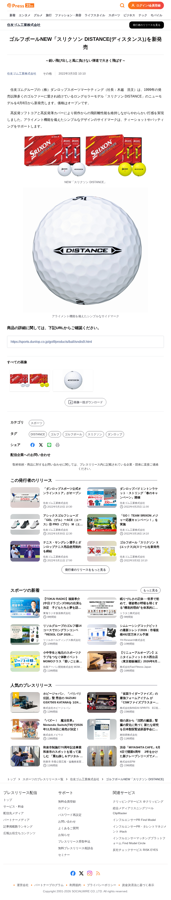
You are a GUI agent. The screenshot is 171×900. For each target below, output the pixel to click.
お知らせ (64, 834)
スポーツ (114, 15)
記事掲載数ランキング (18, 826)
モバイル (156, 15)
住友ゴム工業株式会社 (21, 73)
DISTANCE (38, 434)
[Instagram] (89, 873)
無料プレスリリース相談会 (75, 848)
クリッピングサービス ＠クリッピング (138, 801)
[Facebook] (32, 445)
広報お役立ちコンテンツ (19, 833)
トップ (11, 779)
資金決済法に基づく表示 (138, 885)
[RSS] (98, 873)
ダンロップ (115, 434)
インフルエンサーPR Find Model (134, 819)
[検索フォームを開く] (122, 5)
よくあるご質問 (68, 828)
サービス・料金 (13, 806)
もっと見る (150, 590)
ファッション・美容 (68, 15)
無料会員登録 (67, 801)
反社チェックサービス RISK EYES (135, 849)
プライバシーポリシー (101, 885)
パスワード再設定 (70, 814)
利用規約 (75, 885)
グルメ (38, 15)
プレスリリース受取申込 (74, 841)
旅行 (49, 15)
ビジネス (129, 15)
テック (142, 15)
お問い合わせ (67, 821)
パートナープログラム (49, 885)
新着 (12, 15)
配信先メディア (13, 813)
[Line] (49, 445)
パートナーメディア (16, 819)
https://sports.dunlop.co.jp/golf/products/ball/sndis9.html (51, 341)
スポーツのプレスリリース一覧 (43, 779)
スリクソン (95, 434)
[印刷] (57, 445)
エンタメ (24, 15)
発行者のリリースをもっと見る (85, 569)
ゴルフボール (73, 434)
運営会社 (23, 885)
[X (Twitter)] (41, 445)
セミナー (64, 854)
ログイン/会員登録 (148, 5)
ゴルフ (54, 434)
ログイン (64, 808)
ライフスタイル (95, 15)
